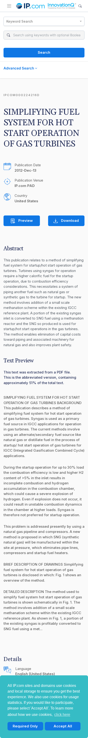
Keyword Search (19, 21)
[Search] (80, 6)
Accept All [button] (63, 726)
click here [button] (62, 715)
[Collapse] (9, 5)
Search (44, 52)
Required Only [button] (25, 726)
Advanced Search (19, 68)
